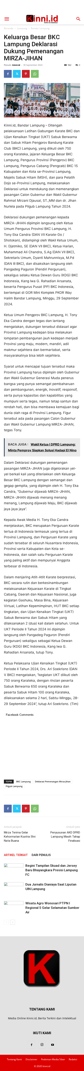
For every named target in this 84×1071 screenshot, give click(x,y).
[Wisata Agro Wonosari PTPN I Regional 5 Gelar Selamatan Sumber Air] (13, 908)
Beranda (8, 28)
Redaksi (73, 1059)
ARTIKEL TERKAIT (16, 855)
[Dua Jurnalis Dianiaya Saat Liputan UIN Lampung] (13, 889)
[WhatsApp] (35, 74)
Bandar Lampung (40, 28)
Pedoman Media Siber (53, 1059)
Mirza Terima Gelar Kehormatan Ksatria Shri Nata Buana (20, 836)
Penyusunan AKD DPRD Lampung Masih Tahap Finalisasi (65, 836)
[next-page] (12, 922)
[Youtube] (52, 1045)
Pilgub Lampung (14, 786)
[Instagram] (42, 1045)
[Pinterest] (26, 74)
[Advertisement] (42, 7)
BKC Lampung (23, 781)
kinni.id (16, 64)
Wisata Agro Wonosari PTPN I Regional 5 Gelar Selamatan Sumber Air (52, 907)
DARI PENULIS (41, 855)
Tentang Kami (14, 1059)
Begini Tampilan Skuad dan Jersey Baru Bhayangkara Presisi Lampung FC (51, 870)
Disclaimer (31, 1059)
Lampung (22, 28)
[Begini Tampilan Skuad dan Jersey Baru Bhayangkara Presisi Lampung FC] (13, 870)
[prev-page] (6, 922)
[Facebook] (8, 74)
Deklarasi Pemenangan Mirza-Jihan (53, 781)
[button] (6, 19)
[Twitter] (17, 74)
